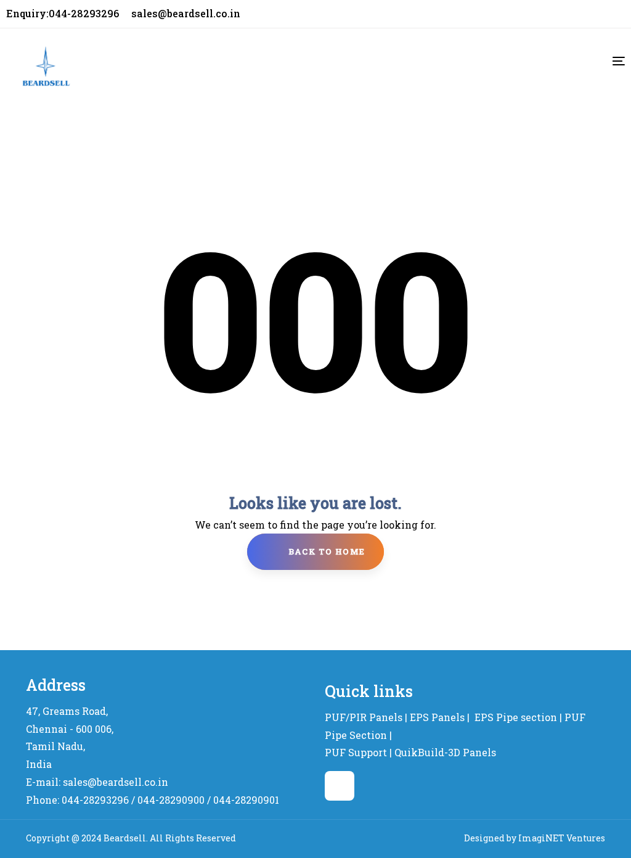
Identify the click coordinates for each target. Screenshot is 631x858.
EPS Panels (437, 717)
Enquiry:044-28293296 (62, 13)
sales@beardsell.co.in (185, 13)
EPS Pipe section (515, 717)
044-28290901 (246, 799)
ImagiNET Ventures (561, 838)
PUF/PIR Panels (363, 717)
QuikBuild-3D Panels (445, 752)
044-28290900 (171, 799)
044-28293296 (95, 799)
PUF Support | (358, 752)
